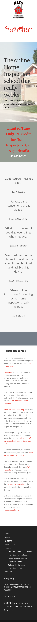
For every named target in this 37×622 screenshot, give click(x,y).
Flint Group (8, 372)
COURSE (8, 548)
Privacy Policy (9, 578)
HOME (7, 534)
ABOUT (8, 537)
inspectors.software (11, 510)
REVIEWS (8, 571)
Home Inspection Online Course (20, 551)
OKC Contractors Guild (15, 484)
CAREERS (8, 541)
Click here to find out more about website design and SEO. (18, 441)
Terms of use (10, 596)
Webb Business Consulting (14, 409)
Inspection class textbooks (18, 555)
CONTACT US (10, 545)
